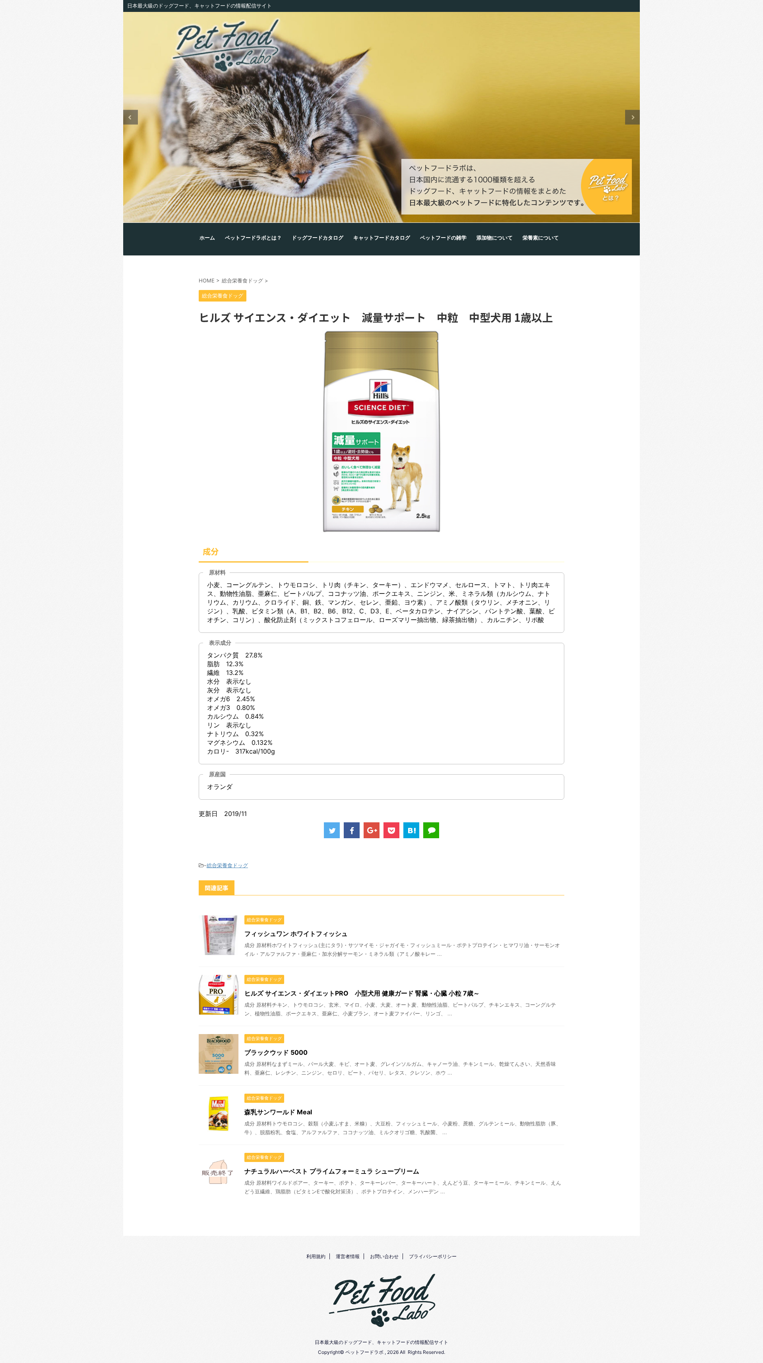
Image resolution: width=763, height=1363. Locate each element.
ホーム (207, 238)
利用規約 (315, 1256)
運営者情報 (348, 1256)
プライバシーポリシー (433, 1256)
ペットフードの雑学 (443, 238)
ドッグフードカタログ (317, 238)
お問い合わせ (384, 1256)
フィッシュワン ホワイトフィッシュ (296, 934)
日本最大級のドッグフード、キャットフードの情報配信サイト (381, 1342)
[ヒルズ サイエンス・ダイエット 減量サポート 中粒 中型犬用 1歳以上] (411, 830)
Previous (130, 117)
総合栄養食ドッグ (227, 865)
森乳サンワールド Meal (278, 1112)
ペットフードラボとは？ (253, 238)
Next (632, 117)
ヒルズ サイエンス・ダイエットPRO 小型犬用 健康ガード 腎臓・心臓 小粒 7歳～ (362, 993)
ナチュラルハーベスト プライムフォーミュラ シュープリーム (331, 1171)
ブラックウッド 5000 (276, 1052)
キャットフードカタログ (381, 238)
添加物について (494, 238)
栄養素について (541, 238)
